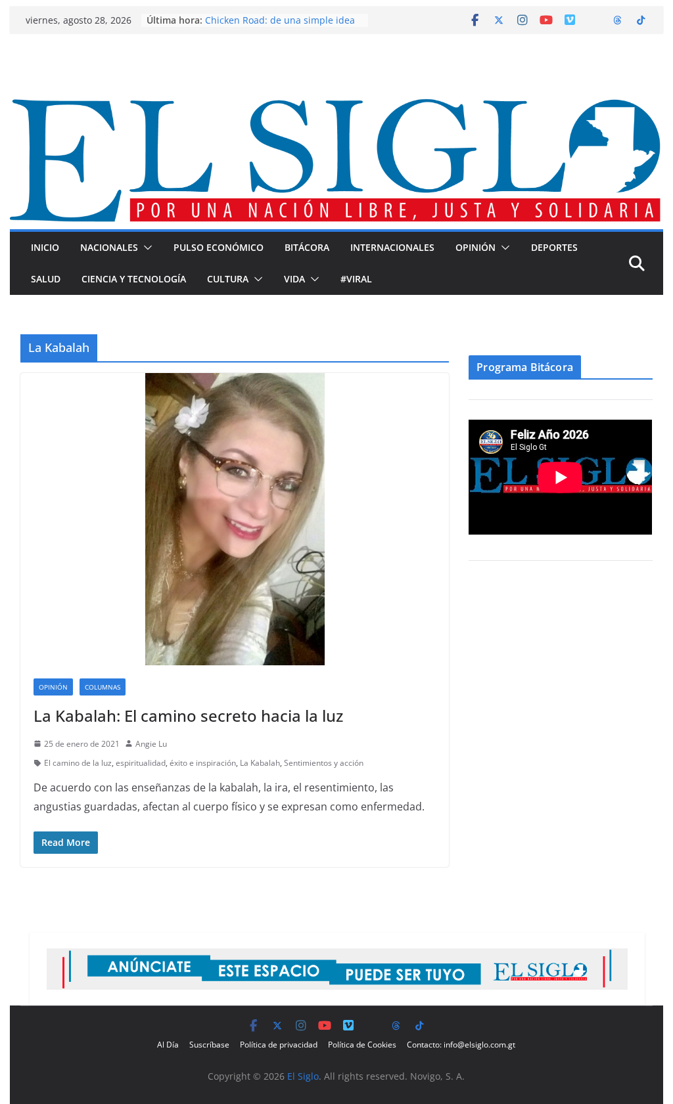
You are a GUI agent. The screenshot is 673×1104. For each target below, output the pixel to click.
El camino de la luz (78, 762)
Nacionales (109, 247)
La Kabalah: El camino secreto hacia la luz (188, 715)
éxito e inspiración (203, 762)
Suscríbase (209, 1044)
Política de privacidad (278, 1044)
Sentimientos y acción (323, 762)
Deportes (554, 247)
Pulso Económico (219, 247)
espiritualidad (141, 762)
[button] (145, 247)
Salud (45, 279)
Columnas (102, 687)
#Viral (356, 279)
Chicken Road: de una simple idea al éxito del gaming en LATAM (280, 26)
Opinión (475, 247)
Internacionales (392, 247)
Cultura (227, 279)
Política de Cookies (362, 1044)
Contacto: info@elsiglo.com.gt (461, 1044)
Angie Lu (151, 743)
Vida (294, 279)
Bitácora (307, 247)
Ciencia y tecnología (133, 279)
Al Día (168, 1044)
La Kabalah (260, 762)
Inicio (45, 247)
